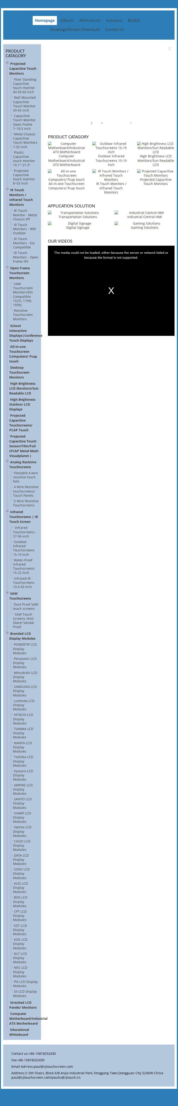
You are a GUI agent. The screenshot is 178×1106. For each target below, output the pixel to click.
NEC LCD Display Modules (20, 971)
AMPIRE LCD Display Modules (23, 789)
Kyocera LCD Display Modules (23, 775)
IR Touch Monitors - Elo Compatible (23, 243)
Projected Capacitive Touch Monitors (22, 68)
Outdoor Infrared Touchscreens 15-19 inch (23, 548)
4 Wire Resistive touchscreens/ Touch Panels (25, 491)
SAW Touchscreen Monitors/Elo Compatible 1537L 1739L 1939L (23, 294)
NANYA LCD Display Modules (22, 747)
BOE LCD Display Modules (20, 901)
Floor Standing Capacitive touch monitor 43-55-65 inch (24, 85)
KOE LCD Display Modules (20, 943)
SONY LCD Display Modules (21, 873)
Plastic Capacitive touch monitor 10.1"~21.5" (24, 158)
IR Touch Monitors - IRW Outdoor (24, 228)
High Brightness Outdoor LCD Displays (22, 404)
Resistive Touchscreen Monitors (23, 314)
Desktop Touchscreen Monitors (19, 372)
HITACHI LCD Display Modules (23, 718)
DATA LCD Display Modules (21, 859)
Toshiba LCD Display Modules (23, 761)
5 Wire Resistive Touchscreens (25, 503)
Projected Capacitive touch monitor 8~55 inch (24, 177)
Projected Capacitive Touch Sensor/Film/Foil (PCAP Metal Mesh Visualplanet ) (23, 446)
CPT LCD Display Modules (20, 915)
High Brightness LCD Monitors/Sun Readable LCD (23, 388)
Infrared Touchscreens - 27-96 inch (25, 531)
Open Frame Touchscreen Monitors (19, 273)
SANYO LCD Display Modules (22, 803)
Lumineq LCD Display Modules (23, 705)
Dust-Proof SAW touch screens (25, 606)
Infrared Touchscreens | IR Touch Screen (23, 517)
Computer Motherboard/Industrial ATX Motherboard (28, 1018)
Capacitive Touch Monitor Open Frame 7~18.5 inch (24, 122)
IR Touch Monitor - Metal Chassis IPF (25, 214)
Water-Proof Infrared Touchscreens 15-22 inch (23, 566)
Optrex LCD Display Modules (22, 831)
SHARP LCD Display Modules (22, 817)
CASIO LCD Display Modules (21, 845)
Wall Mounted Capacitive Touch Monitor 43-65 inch (24, 103)
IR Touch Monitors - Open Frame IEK (25, 257)
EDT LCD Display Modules (20, 929)
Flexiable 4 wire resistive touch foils (25, 477)
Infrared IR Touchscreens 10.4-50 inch (23, 582)
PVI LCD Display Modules (25, 983)
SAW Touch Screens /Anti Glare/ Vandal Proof (23, 620)
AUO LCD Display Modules (20, 887)
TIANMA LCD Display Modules (23, 733)
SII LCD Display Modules (25, 993)
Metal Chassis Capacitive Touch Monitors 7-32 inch (25, 140)
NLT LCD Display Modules (20, 957)
